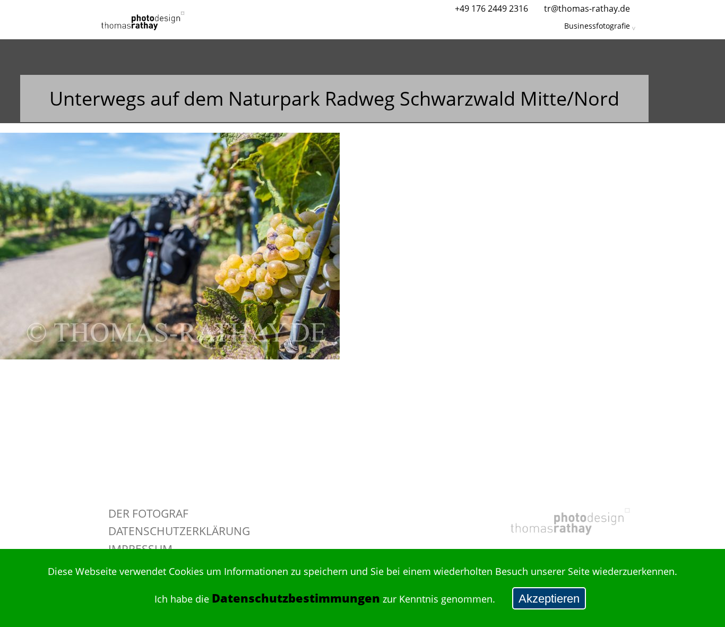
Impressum (140, 548)
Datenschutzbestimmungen (296, 598)
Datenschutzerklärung (179, 530)
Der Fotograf (148, 513)
